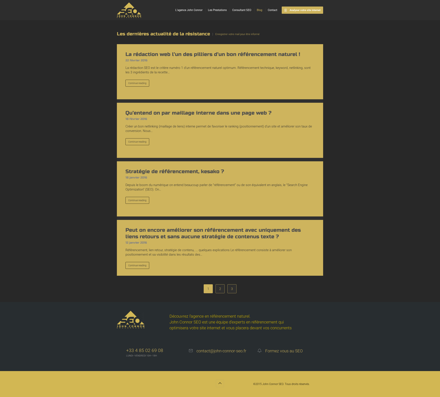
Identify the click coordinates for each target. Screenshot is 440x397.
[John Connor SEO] (129, 10)
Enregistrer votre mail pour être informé (237, 34)
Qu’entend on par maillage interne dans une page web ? (198, 113)
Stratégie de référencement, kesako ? (174, 171)
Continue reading (137, 83)
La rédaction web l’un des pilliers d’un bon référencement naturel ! (212, 54)
